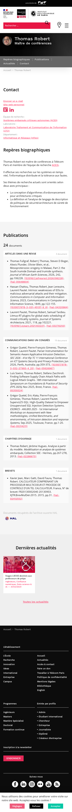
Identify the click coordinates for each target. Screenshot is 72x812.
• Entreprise (43, 725)
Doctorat (8, 725)
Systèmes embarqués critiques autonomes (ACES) (30, 120)
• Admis (41, 712)
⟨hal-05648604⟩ (19, 281)
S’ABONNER (13, 758)
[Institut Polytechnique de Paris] (42, 15)
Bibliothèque (44, 686)
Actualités (42, 660)
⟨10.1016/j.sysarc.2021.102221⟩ (27, 325)
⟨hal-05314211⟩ (19, 426)
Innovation (9, 664)
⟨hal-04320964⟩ (58, 307)
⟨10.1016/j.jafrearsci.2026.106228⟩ (44, 278)
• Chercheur (43, 721)
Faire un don (43, 668)
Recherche (9, 660)
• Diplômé (42, 734)
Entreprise (9, 677)
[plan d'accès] (59, 27)
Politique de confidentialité (52, 677)
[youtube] (48, 784)
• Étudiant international (49, 716)
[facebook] (15, 784)
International (10, 673)
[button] (17, 806)
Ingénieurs (9, 712)
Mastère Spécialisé (13, 721)
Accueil (7, 629)
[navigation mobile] (67, 27)
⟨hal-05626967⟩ (45, 368)
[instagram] (32, 784)
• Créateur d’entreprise (49, 738)
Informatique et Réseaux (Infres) (21, 138)
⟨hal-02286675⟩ (27, 456)
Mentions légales (46, 681)
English (41, 690)
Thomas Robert (22, 629)
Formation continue (13, 729)
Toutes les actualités (35, 601)
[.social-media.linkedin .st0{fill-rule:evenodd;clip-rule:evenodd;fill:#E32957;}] (11, 111)
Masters (7, 716)
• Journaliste (44, 729)
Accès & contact (45, 664)
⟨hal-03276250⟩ (55, 325)
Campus (7, 681)
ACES (55, 165)
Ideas (6, 668)
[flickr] (40, 784)
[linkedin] (23, 784)
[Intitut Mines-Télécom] (42, 3)
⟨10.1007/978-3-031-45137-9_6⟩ (29, 307)
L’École (7, 655)
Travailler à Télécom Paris (50, 673)
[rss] (57, 784)
